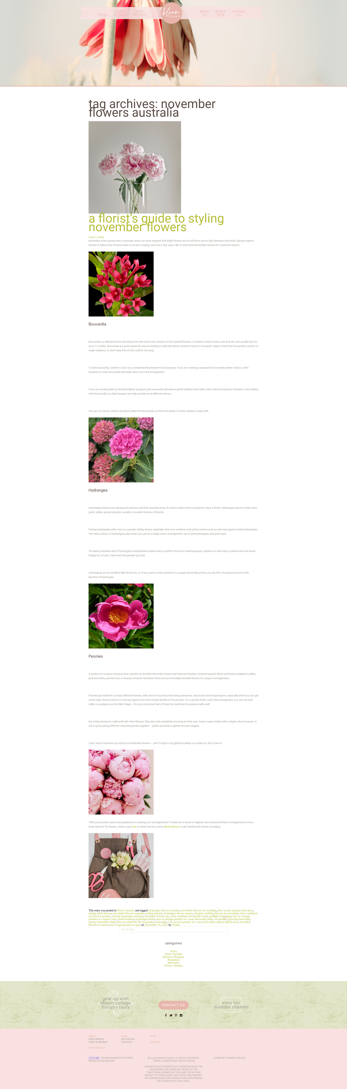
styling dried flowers (100, 913)
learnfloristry (139, 13)
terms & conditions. (165, 1061)
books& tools (120, 13)
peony (92, 921)
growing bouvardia (239, 919)
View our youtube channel (231, 1004)
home (103, 14)
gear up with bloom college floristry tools (115, 1003)
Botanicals (173, 959)
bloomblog (221, 13)
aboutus (204, 13)
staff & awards (98, 1042)
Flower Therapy (173, 965)
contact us (173, 1005)
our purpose (96, 1039)
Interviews (173, 962)
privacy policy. (187, 1061)
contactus (239, 13)
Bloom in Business (173, 956)
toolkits (126, 1042)
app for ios (128, 1039)
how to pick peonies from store (235, 910)
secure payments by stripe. (117, 1058)
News (173, 951)
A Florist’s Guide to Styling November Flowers (156, 222)
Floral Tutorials (173, 954)
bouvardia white (106, 921)
